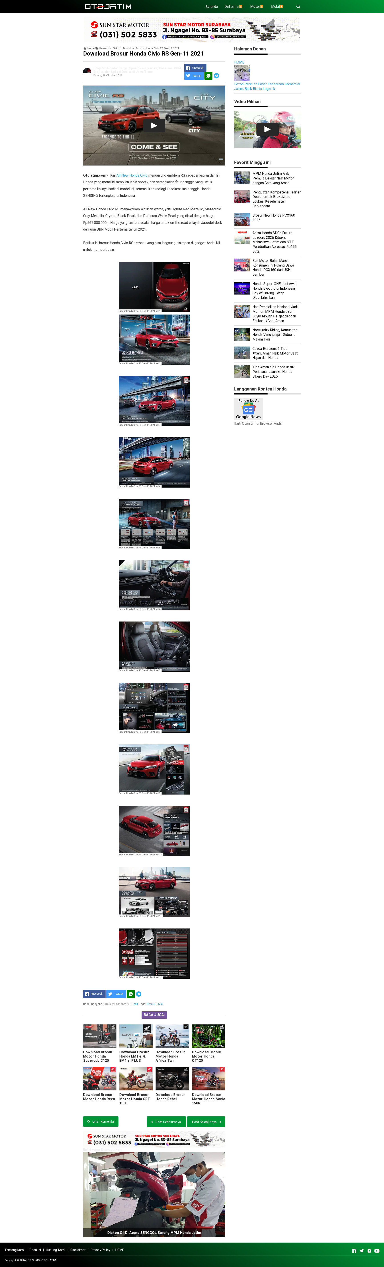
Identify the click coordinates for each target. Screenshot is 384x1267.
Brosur (151, 1004)
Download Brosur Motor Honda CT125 (206, 1056)
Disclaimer (78, 1250)
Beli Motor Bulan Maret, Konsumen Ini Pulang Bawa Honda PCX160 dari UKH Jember (273, 268)
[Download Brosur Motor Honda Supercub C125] (99, 1036)
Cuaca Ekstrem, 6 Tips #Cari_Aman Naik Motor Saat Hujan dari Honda (275, 353)
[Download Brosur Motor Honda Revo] (99, 1078)
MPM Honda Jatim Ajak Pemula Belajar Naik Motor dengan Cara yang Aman (273, 178)
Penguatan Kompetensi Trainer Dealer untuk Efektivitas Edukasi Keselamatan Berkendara (276, 199)
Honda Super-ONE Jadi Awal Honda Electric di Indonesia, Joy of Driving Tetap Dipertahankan (274, 291)
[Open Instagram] (369, 1250)
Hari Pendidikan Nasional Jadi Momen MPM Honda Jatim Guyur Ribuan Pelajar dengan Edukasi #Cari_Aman (275, 314)
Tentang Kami (14, 1250)
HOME (239, 62)
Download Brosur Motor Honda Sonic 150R (208, 1099)
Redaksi (35, 1250)
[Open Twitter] (361, 1250)
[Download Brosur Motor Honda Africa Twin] (172, 1036)
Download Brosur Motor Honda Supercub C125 (97, 1056)
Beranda (212, 6)
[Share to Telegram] (216, 76)
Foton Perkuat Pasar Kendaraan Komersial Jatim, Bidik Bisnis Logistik (267, 86)
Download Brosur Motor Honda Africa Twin (170, 1056)
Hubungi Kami (55, 1250)
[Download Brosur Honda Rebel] (172, 1078)
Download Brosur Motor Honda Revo (99, 1097)
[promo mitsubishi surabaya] (192, 29)
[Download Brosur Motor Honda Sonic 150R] (208, 1078)
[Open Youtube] (377, 1250)
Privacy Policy (100, 1250)
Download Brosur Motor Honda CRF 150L (134, 1099)
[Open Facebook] (354, 1250)
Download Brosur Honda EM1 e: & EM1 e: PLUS (134, 1056)
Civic (159, 1004)
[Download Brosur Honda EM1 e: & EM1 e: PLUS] (136, 1036)
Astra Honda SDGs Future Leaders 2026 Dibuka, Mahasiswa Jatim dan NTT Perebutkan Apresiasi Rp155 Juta (274, 242)
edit (136, 1004)
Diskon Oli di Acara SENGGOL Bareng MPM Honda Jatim (154, 1233)
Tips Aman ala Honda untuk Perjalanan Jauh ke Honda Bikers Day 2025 (273, 372)
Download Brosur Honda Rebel (170, 1097)
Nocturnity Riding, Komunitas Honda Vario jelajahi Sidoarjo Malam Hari (274, 334)
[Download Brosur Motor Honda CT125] (208, 1036)
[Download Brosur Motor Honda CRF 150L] (136, 1078)
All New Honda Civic (132, 175)
